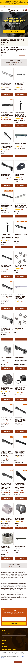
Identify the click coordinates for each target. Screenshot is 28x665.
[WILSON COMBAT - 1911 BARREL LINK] (21, 257)
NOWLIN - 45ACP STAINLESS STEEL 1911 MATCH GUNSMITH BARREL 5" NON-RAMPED (20, 297)
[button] (2, 10)
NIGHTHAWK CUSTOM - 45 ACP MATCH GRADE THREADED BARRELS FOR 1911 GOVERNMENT (21, 205)
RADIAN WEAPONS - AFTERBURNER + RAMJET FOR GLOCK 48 (7, 176)
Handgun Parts (8, 599)
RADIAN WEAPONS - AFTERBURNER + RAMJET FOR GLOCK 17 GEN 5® (7, 328)
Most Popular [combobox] (22, 55)
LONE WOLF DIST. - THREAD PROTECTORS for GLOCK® (7, 388)
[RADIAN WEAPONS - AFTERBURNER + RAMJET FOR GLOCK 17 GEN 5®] (7, 319)
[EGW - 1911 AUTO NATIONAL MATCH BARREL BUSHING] (21, 509)
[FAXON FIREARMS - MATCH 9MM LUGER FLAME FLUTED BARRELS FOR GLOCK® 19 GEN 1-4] (7, 442)
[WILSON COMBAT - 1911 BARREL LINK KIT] (21, 319)
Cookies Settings (9, 661)
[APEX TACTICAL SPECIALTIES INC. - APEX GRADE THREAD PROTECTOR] (7, 538)
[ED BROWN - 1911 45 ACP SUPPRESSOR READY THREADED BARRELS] (7, 74)
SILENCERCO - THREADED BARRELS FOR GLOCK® (6, 205)
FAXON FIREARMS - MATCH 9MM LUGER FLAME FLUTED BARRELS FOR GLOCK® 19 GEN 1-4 (7, 452)
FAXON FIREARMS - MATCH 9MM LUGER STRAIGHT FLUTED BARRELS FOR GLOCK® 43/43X (20, 486)
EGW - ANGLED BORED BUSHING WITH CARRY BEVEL (7, 359)
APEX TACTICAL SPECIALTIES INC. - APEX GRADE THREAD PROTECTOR (6, 548)
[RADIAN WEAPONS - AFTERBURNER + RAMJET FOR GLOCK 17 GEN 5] (7, 227)
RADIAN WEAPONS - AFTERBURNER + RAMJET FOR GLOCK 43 (21, 359)
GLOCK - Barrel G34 (20, 546)
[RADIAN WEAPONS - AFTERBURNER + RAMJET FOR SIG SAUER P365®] (21, 74)
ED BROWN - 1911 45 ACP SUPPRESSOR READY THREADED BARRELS (6, 84)
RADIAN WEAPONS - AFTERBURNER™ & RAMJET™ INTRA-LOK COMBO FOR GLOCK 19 (20, 114)
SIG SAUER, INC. (21, 593)
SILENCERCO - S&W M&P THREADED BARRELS (6, 267)
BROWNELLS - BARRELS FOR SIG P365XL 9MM (7, 295)
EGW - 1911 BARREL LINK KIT (19, 175)
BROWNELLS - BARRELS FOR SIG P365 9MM (7, 418)
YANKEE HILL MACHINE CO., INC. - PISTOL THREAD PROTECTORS (7, 518)
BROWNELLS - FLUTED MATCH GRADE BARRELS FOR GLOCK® (7, 114)
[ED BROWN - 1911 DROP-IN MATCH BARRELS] (21, 136)
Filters (4, 55)
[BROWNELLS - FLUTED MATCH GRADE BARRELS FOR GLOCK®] (7, 105)
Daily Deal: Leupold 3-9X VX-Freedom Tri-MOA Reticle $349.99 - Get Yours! (14, 7)
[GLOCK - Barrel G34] (21, 538)
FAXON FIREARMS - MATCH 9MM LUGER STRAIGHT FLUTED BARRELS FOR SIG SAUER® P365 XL (20, 452)
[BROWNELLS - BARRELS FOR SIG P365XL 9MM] (7, 287)
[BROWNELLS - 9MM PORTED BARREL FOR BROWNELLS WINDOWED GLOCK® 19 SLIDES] (7, 136)
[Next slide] (26, 24)
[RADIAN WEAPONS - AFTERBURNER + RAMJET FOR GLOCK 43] (21, 350)
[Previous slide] (1, 24)
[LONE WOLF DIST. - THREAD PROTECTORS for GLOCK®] (7, 379)
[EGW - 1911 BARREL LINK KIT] (21, 166)
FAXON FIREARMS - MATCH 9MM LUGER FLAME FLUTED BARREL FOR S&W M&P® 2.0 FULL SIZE (21, 420)
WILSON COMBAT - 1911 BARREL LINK (20, 266)
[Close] (25, 652)
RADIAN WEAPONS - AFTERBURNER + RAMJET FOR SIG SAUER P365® (20, 84)
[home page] (14, 10)
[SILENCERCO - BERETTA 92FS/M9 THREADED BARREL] (21, 227)
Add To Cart (7, 94)
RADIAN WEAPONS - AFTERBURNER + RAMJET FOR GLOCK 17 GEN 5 (7, 236)
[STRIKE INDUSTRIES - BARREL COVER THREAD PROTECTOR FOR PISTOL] (21, 379)
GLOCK (15, 593)
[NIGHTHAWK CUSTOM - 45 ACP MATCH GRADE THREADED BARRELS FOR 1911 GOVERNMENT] (21, 196)
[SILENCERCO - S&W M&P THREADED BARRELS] (7, 257)
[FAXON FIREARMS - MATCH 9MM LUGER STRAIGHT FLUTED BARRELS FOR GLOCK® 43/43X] (21, 475)
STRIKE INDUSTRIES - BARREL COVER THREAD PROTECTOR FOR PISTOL (20, 389)
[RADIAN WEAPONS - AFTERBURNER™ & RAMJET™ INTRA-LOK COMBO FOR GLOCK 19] (21, 105)
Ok (17, 661)
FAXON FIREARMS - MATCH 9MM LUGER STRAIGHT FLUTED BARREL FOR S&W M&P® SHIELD (6, 486)
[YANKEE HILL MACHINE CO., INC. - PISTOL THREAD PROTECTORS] (7, 509)
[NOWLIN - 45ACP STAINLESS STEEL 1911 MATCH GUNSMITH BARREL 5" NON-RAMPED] (21, 287)
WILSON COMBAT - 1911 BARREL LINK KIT (20, 327)
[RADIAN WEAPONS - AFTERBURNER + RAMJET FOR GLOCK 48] (7, 166)
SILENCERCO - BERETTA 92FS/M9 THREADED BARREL (21, 236)
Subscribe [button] (14, 623)
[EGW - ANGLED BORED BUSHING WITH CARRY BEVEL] (7, 350)
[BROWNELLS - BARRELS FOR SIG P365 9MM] (7, 410)
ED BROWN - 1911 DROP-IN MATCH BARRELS (21, 144)
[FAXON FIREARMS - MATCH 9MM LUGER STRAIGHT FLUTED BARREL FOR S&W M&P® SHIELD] (7, 475)
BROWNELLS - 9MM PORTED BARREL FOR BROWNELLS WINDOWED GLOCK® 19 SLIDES (7, 145)
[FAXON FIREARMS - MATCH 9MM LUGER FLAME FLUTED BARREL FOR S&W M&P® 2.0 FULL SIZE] (21, 410)
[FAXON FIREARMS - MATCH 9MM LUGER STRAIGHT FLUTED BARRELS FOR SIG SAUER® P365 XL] (21, 442)
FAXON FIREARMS (7, 594)
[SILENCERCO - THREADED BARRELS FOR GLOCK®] (7, 196)
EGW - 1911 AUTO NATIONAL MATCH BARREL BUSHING (19, 518)
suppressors (21, 586)
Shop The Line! (14, 31)
